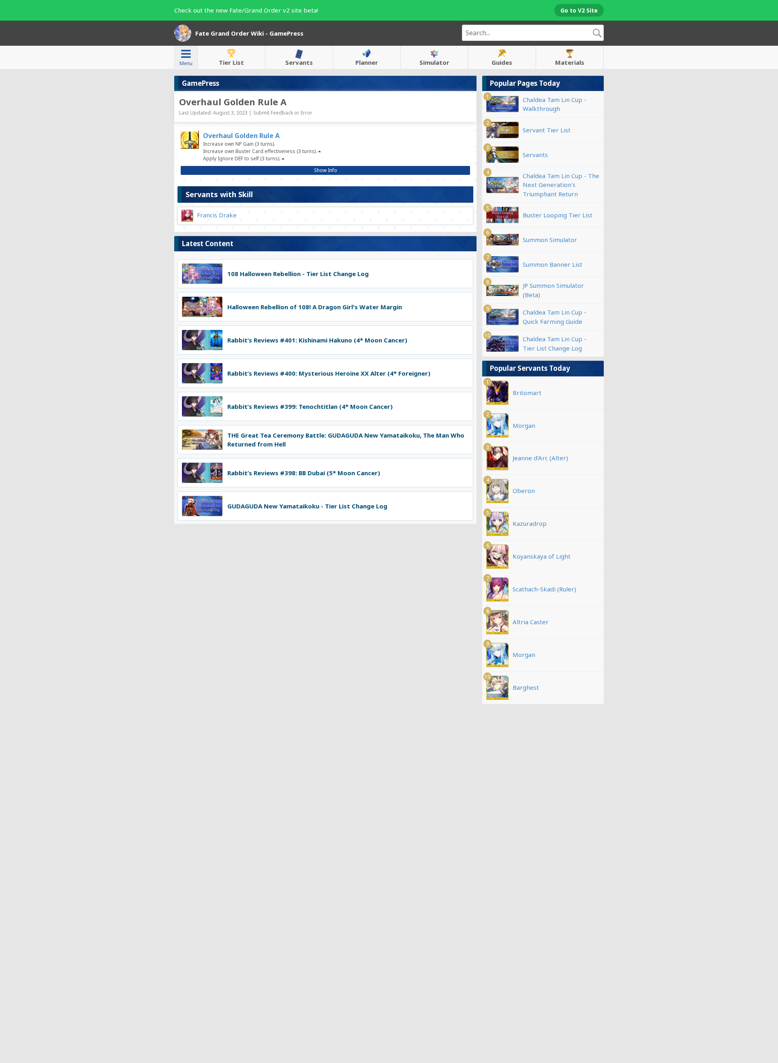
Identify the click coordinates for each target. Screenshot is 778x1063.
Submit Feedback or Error (282, 112)
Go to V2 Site (579, 10)
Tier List (231, 62)
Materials (569, 62)
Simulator (434, 62)
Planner (366, 62)
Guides (502, 62)
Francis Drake (217, 215)
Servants (299, 62)
